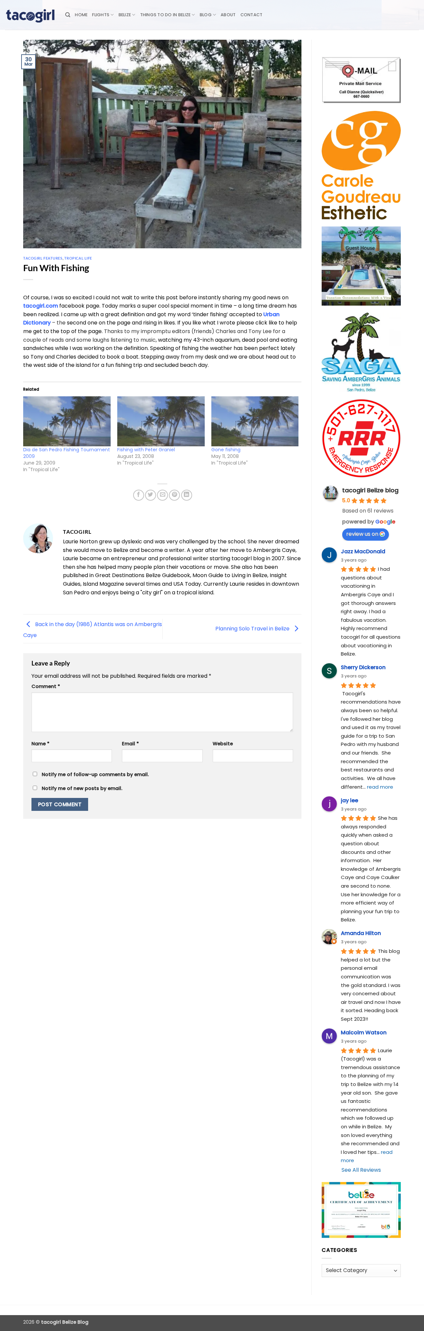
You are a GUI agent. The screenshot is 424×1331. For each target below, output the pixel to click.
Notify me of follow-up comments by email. (95, 774)
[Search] (67, 15)
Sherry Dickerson (363, 667)
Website (223, 743)
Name (40, 743)
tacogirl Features (43, 258)
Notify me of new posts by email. (82, 788)
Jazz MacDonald (363, 551)
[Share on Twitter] (150, 495)
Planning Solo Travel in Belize (253, 628)
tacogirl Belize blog (370, 490)
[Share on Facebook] (138, 495)
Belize (125, 15)
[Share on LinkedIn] (186, 495)
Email (130, 743)
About (228, 15)
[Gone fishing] (255, 421)
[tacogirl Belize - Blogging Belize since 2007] (30, 15)
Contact (251, 15)
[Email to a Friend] (162, 495)
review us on (362, 534)
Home (81, 15)
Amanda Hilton (361, 933)
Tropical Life (78, 258)
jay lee (349, 800)
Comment (45, 686)
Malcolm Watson (364, 1032)
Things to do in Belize (165, 15)
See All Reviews (361, 1170)
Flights (100, 15)
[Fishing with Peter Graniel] (161, 421)
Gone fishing (225, 449)
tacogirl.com (40, 306)
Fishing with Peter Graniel (146, 449)
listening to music (133, 340)
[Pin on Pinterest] (174, 495)
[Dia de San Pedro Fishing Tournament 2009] (67, 421)
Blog (206, 15)
